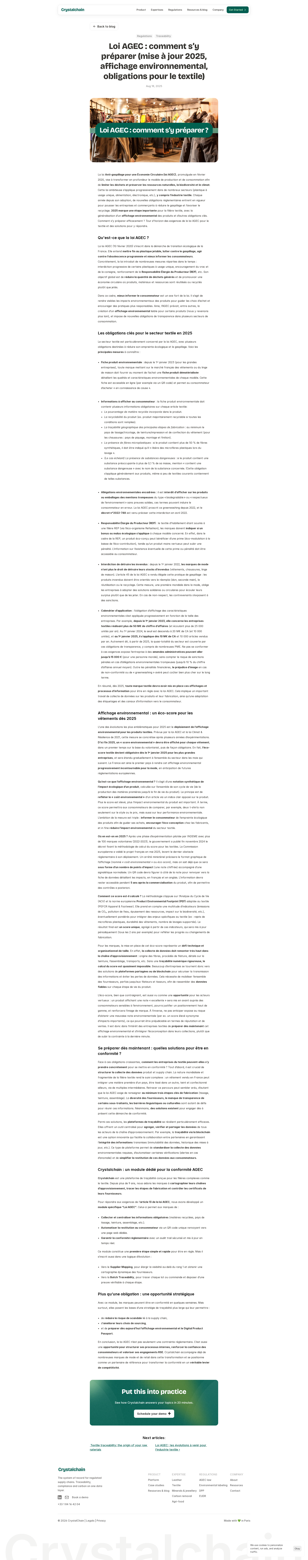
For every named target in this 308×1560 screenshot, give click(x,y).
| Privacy (100, 1520)
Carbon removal (182, 1496)
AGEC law (205, 1480)
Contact (235, 1490)
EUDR (202, 1496)
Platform (153, 1480)
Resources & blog (158, 1490)
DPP (201, 1490)
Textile (176, 1485)
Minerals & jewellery (184, 1490)
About (234, 1480)
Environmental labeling (213, 1485)
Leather (177, 1480)
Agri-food (178, 1501)
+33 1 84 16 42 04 (69, 1504)
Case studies (156, 1485)
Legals (90, 1520)
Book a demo (80, 1497)
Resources (236, 1485)
